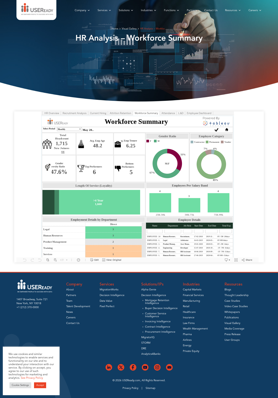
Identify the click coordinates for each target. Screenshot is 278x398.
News (69, 312)
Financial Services (193, 295)
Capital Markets (192, 289)
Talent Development (78, 306)
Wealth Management (195, 328)
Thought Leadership (236, 295)
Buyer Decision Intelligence (161, 308)
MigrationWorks (109, 289)
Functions (169, 10)
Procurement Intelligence (160, 332)
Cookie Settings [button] (20, 385)
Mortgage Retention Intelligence (157, 302)
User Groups (232, 340)
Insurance (188, 317)
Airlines (187, 340)
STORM (145, 343)
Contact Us (210, 10)
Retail (186, 306)
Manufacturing (191, 301)
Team (69, 301)
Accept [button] (40, 385)
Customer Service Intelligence (155, 315)
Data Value (106, 301)
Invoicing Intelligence (158, 321)
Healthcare (189, 312)
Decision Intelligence (112, 295)
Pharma (187, 334)
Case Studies (232, 301)
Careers (253, 10)
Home (115, 29)
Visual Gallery (129, 29)
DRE (143, 348)
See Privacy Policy (32, 378)
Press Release (232, 334)
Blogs (227, 289)
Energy (187, 345)
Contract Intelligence (157, 326)
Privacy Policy (130, 388)
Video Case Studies (236, 306)
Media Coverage (234, 328)
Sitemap (150, 388)
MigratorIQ (148, 337)
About (70, 289)
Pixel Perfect (107, 306)
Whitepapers (232, 312)
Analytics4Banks (150, 354)
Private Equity (191, 351)
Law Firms (189, 323)
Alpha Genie (148, 289)
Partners (192, 10)
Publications (231, 317)
